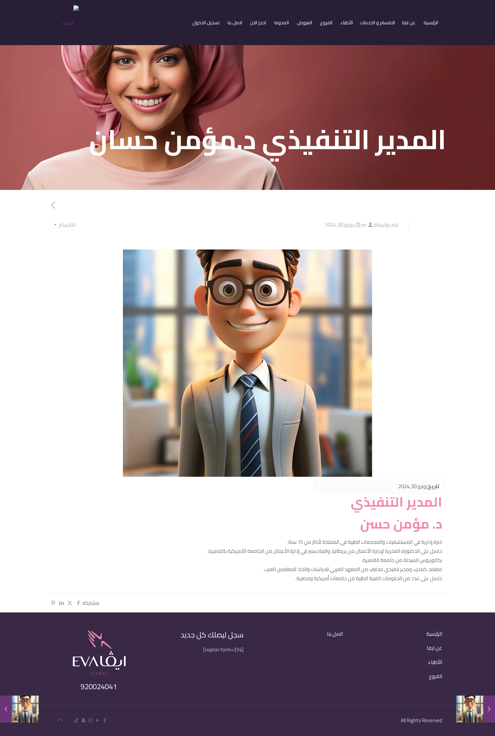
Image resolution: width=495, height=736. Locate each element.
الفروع (435, 676)
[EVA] (71, 22)
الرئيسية (434, 634)
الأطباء (435, 662)
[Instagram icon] (90, 720)
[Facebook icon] (104, 720)
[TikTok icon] (76, 720)
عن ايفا (434, 648)
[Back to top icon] (60, 720)
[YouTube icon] (97, 720)
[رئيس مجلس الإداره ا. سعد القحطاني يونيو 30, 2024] (19, 709)
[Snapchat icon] (83, 720)
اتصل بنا (335, 634)
